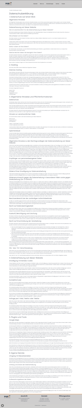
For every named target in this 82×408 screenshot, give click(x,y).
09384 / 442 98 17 (45, 398)
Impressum (44, 405)
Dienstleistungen (49, 3)
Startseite (35, 3)
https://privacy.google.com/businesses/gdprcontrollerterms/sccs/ (52, 341)
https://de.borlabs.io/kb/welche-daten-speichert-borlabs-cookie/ (30, 274)
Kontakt (63, 3)
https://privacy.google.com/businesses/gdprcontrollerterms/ (22, 341)
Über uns (42, 3)
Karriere (57, 3)
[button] (2, 405)
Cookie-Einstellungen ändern (15, 10)
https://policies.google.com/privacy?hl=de (63, 343)
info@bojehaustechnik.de (44, 401)
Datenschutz (37, 405)
